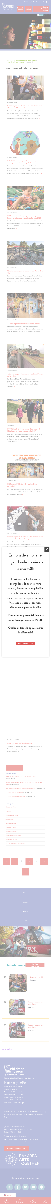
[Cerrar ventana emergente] (46, 549)
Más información (25, 643)
